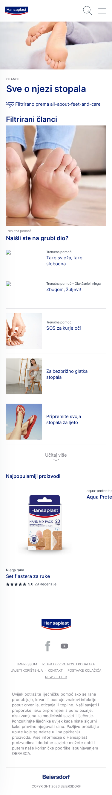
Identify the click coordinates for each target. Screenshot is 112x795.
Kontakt (55, 670)
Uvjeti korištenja (27, 670)
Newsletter (56, 677)
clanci (12, 79)
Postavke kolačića (84, 670)
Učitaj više (56, 455)
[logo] (16, 10)
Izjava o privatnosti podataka (68, 664)
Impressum (27, 664)
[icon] (47, 646)
